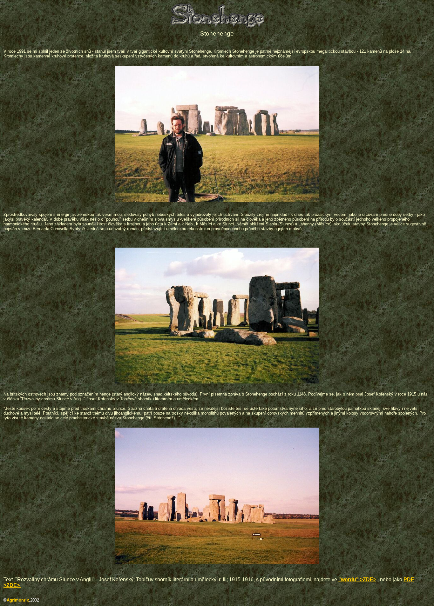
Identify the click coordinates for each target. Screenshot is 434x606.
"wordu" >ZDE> (357, 579)
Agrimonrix (18, 600)
